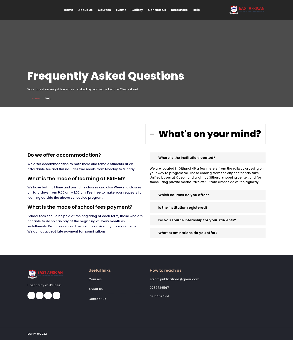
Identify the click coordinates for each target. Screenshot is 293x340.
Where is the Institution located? (186, 157)
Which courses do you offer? (183, 194)
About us (85, 10)
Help (196, 10)
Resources (179, 10)
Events (121, 10)
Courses (104, 10)
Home (68, 10)
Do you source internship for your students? (197, 220)
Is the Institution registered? (183, 207)
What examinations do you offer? (187, 232)
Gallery (137, 10)
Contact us (157, 10)
